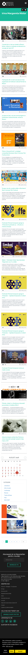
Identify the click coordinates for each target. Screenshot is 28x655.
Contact (3, 605)
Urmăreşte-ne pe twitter (11, 614)
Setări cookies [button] (5, 651)
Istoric (2, 595)
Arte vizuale (7, 488)
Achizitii (3, 600)
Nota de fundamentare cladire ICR (9, 602)
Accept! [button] (20, 651)
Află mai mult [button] (9, 646)
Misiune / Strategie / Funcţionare (9, 586)
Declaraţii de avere (5, 598)
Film (5, 497)
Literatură (7, 485)
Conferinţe (7, 490)
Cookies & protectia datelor (7, 607)
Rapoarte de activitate (6, 593)
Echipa (2, 588)
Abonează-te (14, 565)
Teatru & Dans (8, 495)
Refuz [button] (11, 651)
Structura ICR (4, 591)
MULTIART (7, 500)
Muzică (6, 493)
